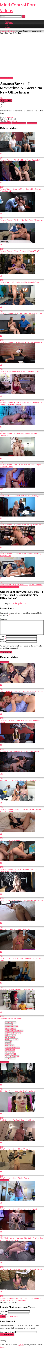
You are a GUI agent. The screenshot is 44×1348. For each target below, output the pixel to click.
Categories (9, 23)
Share (9, 100)
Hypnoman (9, 117)
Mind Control (32, 123)
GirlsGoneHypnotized (13, 1033)
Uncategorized (10, 1058)
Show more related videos (9, 587)
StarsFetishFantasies (12, 1048)
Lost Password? (12, 1316)
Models (7, 27)
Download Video (6, 78)
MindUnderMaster (11, 1039)
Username (4, 1312)
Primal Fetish (9, 1046)
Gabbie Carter (11, 121)
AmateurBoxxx (10, 31)
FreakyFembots (10, 1029)
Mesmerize (22, 123)
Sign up (21, 1345)
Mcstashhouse (10, 1037)
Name (3, 636)
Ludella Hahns (10, 1035)
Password (3, 1314)
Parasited (8, 1043)
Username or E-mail (7, 1332)
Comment (3, 619)
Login (3, 1316)
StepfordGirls (10, 1050)
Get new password (7, 1334)
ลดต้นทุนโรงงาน (19, 603)
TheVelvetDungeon (12, 1056)
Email (3, 639)
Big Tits (15, 123)
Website (3, 641)
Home (7, 21)
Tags (6, 25)
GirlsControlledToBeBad (14, 1031)
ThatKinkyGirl (10, 1054)
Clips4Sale (9, 1024)
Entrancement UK (11, 1027)
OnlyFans (8, 1041)
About (3, 100)
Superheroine (10, 1052)
